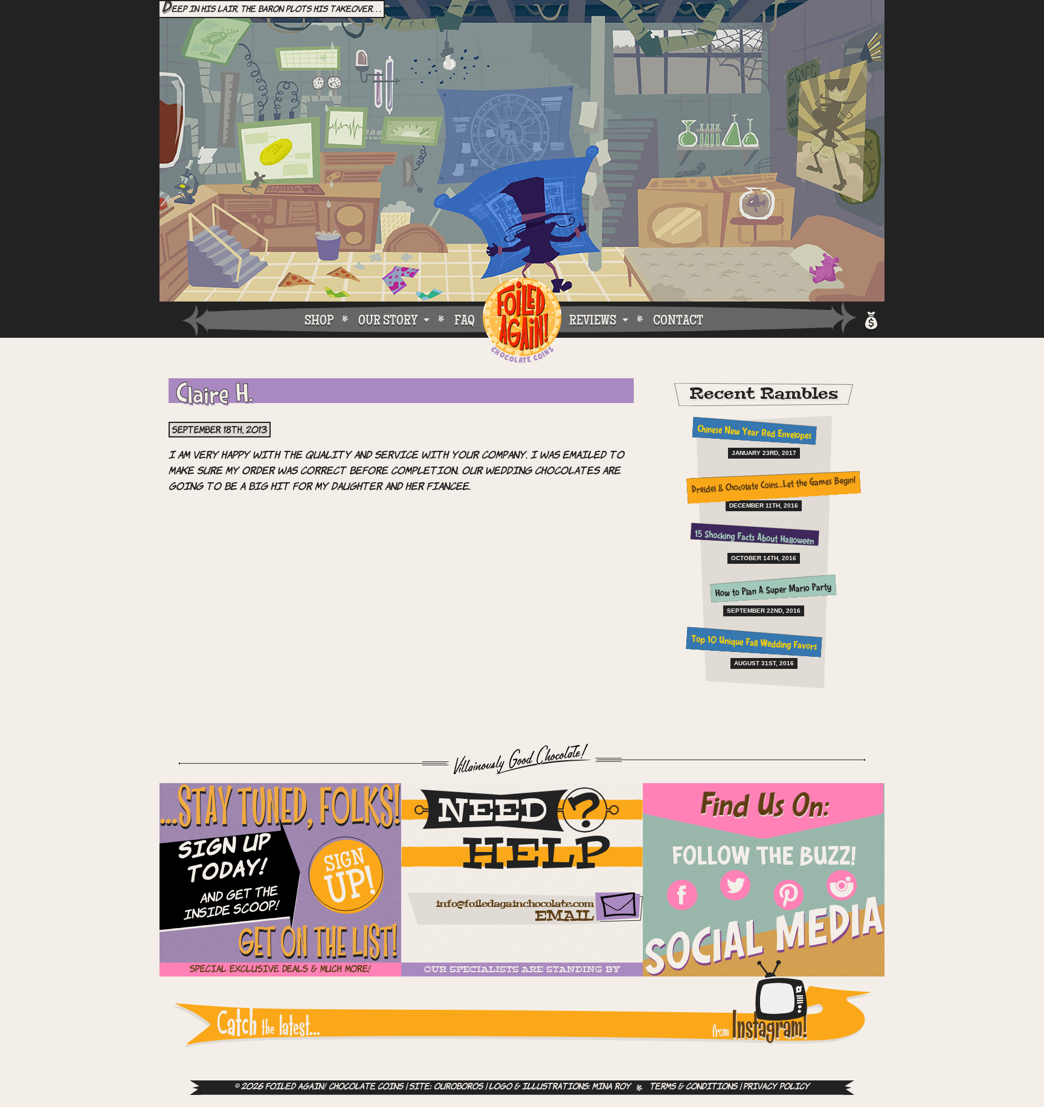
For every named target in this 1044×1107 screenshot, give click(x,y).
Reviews (592, 319)
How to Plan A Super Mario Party (773, 591)
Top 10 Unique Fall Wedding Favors (754, 644)
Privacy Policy (776, 1087)
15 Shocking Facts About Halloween (754, 538)
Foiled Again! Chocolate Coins (522, 321)
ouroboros (458, 1087)
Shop (319, 319)
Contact (678, 319)
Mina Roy (611, 1087)
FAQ (464, 319)
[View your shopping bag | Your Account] (870, 318)
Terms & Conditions (693, 1087)
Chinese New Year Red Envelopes (754, 433)
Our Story (387, 319)
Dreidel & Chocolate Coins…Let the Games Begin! (773, 486)
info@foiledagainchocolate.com (514, 904)
